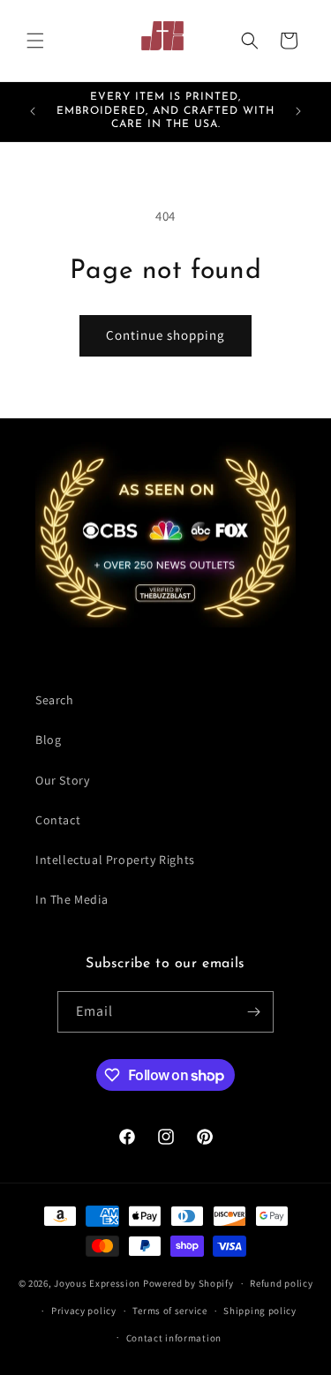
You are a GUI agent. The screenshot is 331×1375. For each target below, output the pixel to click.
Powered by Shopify (188, 1283)
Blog (48, 740)
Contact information (174, 1338)
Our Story (62, 780)
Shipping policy (260, 1310)
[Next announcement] (298, 111)
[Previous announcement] (32, 111)
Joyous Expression (97, 1283)
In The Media (71, 899)
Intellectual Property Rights (115, 860)
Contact (57, 820)
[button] (35, 40)
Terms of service (169, 1310)
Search (54, 700)
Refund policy (281, 1283)
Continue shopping (165, 335)
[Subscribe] (253, 1012)
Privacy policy (84, 1310)
